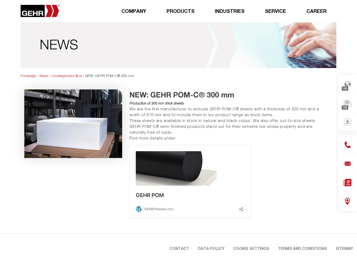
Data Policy (211, 248)
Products (181, 11)
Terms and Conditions (302, 248)
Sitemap (344, 248)
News (44, 75)
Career (316, 11)
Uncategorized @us (67, 75)
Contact (179, 248)
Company (133, 11)
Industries (230, 11)
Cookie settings (251, 248)
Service (275, 11)
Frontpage (28, 75)
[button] (10, 252)
